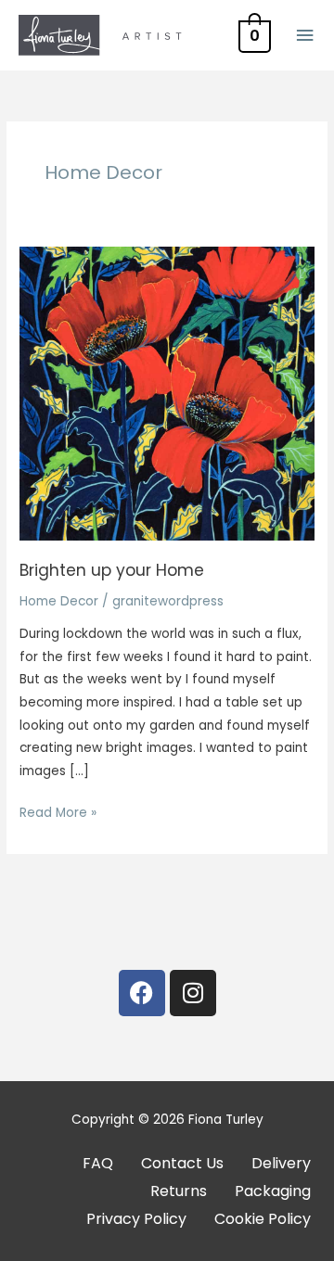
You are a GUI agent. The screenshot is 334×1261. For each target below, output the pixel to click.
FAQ (98, 1163)
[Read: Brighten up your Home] (167, 392)
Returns (178, 1191)
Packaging (273, 1191)
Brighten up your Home (111, 570)
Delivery (281, 1163)
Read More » (57, 812)
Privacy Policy (136, 1218)
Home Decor (58, 601)
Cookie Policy (262, 1218)
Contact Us (182, 1163)
